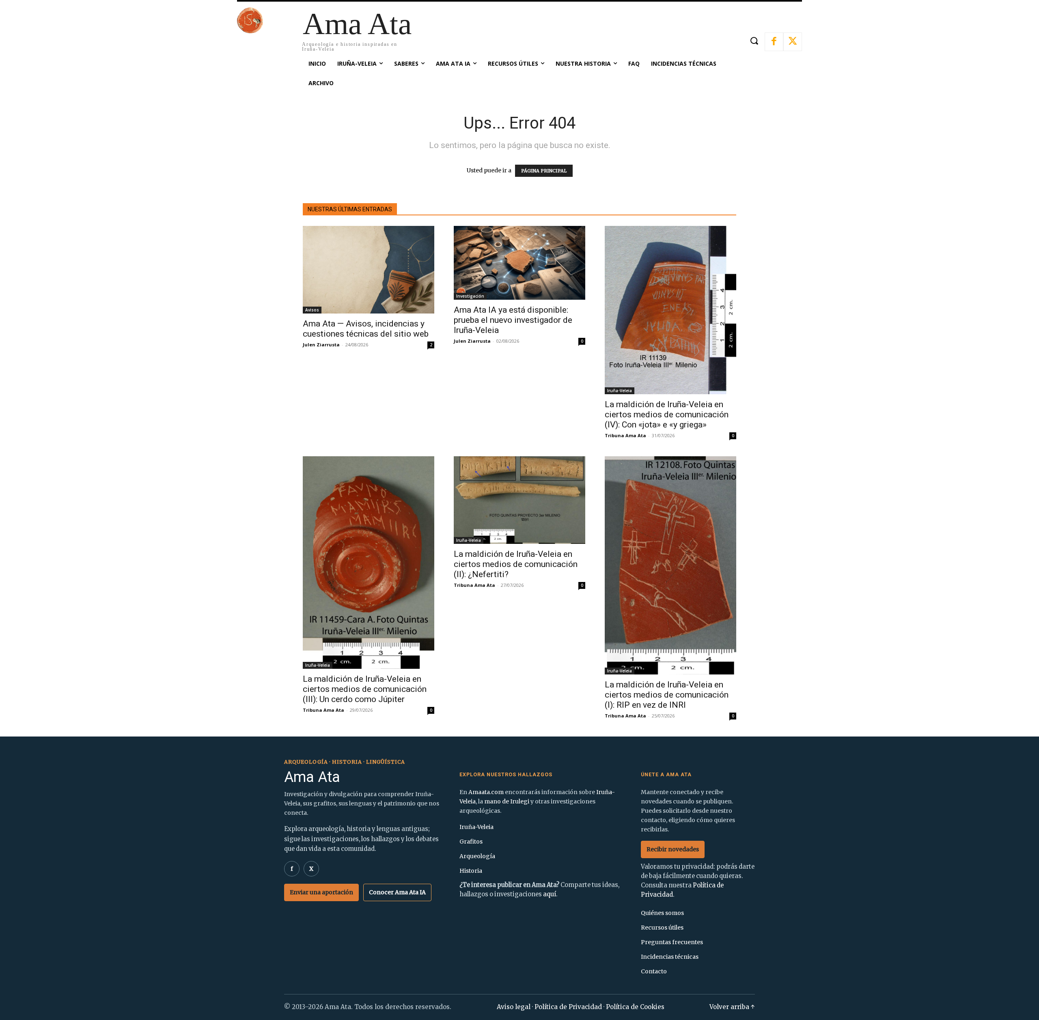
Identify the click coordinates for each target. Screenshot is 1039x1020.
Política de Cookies (635, 1007)
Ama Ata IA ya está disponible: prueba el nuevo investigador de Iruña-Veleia (513, 320)
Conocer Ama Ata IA (397, 892)
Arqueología (477, 856)
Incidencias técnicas (669, 956)
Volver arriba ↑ (732, 1007)
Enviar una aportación (321, 892)
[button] (754, 41)
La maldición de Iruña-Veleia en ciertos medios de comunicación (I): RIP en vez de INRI (667, 695)
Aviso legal (513, 1007)
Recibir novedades (673, 849)
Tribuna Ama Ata (625, 435)
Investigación (470, 296)
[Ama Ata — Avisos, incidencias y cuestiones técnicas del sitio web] (368, 270)
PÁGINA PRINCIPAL (544, 171)
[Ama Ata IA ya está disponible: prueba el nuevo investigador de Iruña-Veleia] (519, 263)
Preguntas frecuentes (672, 942)
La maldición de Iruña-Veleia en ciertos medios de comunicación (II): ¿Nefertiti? (516, 564)
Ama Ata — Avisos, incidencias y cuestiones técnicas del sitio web (366, 329)
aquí (549, 894)
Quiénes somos (662, 913)
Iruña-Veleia (619, 390)
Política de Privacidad (568, 1007)
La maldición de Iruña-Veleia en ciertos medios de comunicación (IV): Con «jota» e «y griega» (667, 414)
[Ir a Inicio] (250, 31)
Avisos (312, 310)
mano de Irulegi (506, 801)
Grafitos (471, 841)
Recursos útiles (662, 927)
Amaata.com (486, 792)
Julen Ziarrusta (321, 344)
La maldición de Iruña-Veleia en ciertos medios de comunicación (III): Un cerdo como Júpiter (365, 689)
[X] (792, 41)
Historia (470, 870)
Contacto (654, 971)
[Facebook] (774, 41)
